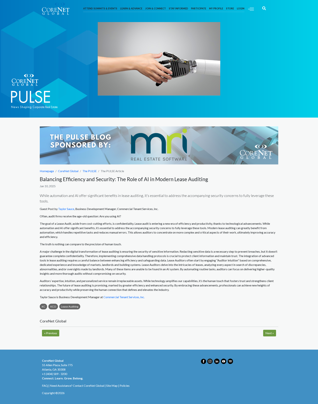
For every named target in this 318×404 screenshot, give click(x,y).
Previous (50, 333)
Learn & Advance (131, 8)
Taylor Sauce (66, 209)
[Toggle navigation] (251, 8)
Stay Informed (178, 8)
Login (240, 8)
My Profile (216, 8)
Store (230, 8)
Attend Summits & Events (100, 8)
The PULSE (89, 171)
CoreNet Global (68, 171)
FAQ (45, 385)
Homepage (47, 171)
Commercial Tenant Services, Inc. (124, 297)
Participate (198, 8)
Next (269, 333)
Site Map (112, 385)
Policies (125, 385)
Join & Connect (155, 8)
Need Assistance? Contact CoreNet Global (77, 385)
